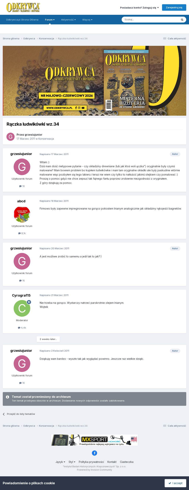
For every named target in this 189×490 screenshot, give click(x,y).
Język (60, 461)
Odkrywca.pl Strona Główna (22, 19)
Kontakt (111, 461)
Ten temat (167, 19)
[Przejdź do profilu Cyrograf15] (22, 308)
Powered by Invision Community (94, 469)
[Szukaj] (182, 20)
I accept (176, 483)
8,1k (23, 233)
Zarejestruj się (174, 7)
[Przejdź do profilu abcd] (22, 214)
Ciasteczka (126, 461)
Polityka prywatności (91, 461)
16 (23, 186)
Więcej (86, 19)
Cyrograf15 (21, 295)
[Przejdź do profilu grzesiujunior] (10, 137)
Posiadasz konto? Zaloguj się (138, 7)
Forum (49, 19)
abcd (21, 201)
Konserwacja (46, 138)
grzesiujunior (33, 134)
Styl (71, 461)
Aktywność (67, 19)
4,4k (23, 327)
